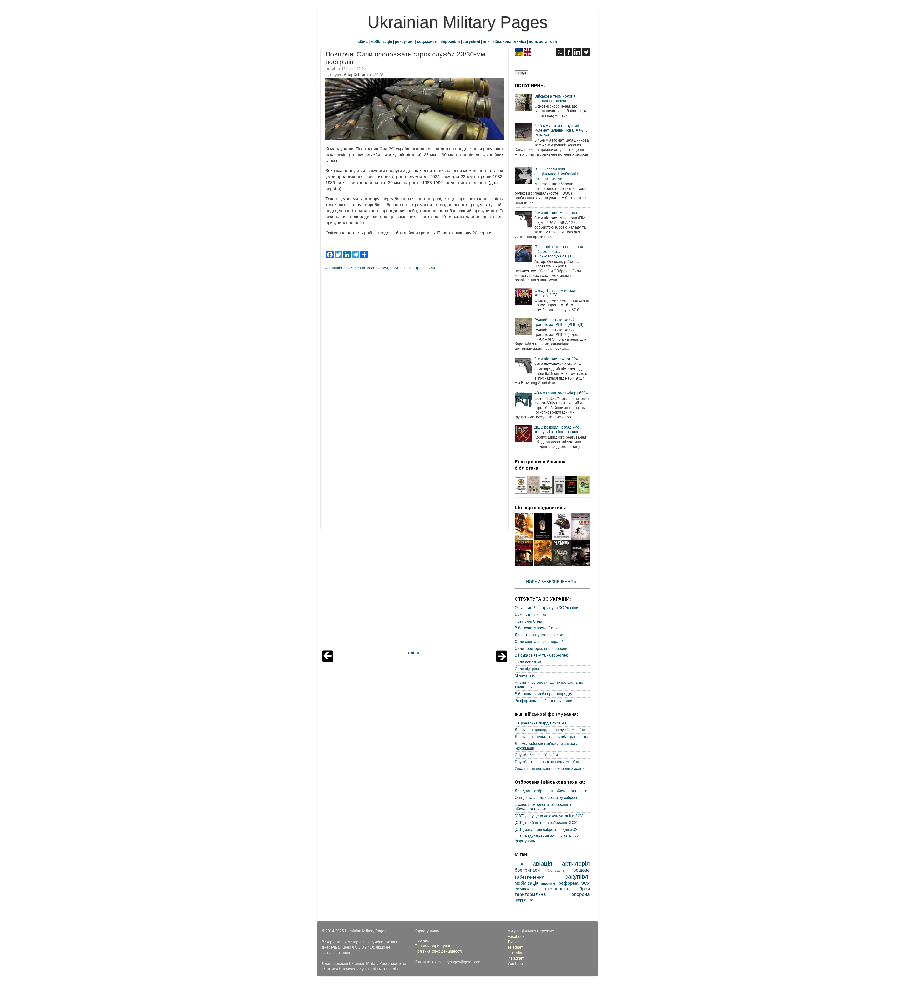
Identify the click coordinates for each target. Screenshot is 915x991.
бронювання (556, 870)
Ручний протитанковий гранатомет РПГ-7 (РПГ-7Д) (558, 322)
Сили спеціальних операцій (539, 641)
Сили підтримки (529, 669)
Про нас (422, 940)
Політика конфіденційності (438, 951)
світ (554, 41)
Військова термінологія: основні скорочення (555, 98)
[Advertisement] (414, 591)
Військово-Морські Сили (536, 628)
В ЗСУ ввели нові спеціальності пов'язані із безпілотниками (557, 173)
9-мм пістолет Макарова (555, 213)
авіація (542, 863)
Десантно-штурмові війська (539, 635)
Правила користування (435, 946)
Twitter (513, 942)
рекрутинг (404, 41)
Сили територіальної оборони (541, 648)
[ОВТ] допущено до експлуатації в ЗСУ (549, 816)
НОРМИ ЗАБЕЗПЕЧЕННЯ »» (552, 582)
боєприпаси (377, 268)
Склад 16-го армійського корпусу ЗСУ (556, 292)
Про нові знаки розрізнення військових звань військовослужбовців (558, 251)
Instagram (516, 958)
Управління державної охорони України (550, 768)
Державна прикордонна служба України (550, 730)
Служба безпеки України (536, 755)
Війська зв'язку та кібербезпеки (542, 655)
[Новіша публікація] (328, 660)
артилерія (576, 863)
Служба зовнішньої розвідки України (547, 762)
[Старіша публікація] (502, 660)
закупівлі (471, 41)
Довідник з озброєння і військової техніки (551, 791)
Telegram (515, 947)
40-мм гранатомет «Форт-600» (561, 393)
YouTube (515, 963)
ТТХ (519, 864)
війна (362, 41)
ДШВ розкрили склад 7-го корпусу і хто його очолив (556, 429)
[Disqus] (414, 338)
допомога (538, 41)
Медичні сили (527, 675)
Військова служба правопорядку (543, 694)
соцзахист (427, 41)
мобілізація (381, 41)
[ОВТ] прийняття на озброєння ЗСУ (546, 822)
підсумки (548, 883)
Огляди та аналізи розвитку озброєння (549, 797)
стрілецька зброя (567, 888)
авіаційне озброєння (347, 268)
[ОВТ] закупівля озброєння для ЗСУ (546, 829)
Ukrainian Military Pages (457, 22)
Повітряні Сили (421, 268)
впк (486, 41)
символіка (525, 888)
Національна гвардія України (540, 723)
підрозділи (449, 41)
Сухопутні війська (530, 614)
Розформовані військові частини (543, 700)
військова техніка (509, 41)
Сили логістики (528, 662)
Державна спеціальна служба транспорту (551, 736)
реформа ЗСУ (574, 883)
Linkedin (515, 952)
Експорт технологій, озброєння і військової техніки (543, 806)
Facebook (516, 936)
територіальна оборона (552, 894)
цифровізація (527, 900)
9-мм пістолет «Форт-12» (556, 359)
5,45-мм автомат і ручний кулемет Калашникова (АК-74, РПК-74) (560, 130)
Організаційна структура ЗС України (546, 608)
